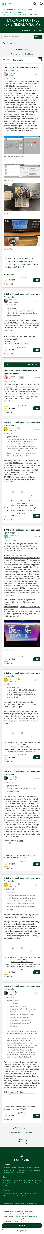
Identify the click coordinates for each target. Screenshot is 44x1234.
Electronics (7, 1170)
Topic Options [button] (7, 43)
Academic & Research (9, 1167)
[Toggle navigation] (10, 4)
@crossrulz (10, 786)
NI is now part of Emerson (10, 1193)
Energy (15, 1170)
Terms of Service (14, 1183)
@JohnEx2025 (11, 688)
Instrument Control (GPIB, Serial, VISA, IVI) (16, 15)
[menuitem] (34, 4)
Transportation (19, 1172)
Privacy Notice (19, 1216)
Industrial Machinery (25, 1170)
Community (11, 10)
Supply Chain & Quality (19, 1196)
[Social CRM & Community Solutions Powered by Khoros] (22, 1141)
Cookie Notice (32, 1216)
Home (3, 10)
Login (33, 30)
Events (30, 1196)
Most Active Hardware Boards (12, 12)
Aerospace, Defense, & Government (28, 1167)
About (21, 1193)
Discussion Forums (24, 10)
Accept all (22, 1225)
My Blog (20, 841)
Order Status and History (26, 1180)
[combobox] (17, 37)
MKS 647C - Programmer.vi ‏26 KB (20, 261)
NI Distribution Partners (10, 1180)
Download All (11, 274)
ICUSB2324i (8, 477)
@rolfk (9, 892)
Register (25, 30)
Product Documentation (18, 1203)
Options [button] (36, 74)
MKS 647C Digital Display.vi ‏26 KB (20, 259)
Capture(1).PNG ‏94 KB (16, 267)
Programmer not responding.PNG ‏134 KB (23, 264)
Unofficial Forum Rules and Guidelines (22, 505)
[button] (22, 145)
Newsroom (7, 1196)
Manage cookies (22, 1231)
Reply (37, 280)
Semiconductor (8, 1172)
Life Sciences (37, 1170)
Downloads (6, 1203)
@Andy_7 (10, 308)
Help (40, 30)
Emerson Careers (30, 1193)
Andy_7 (37, 364)
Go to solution (18, 60)
